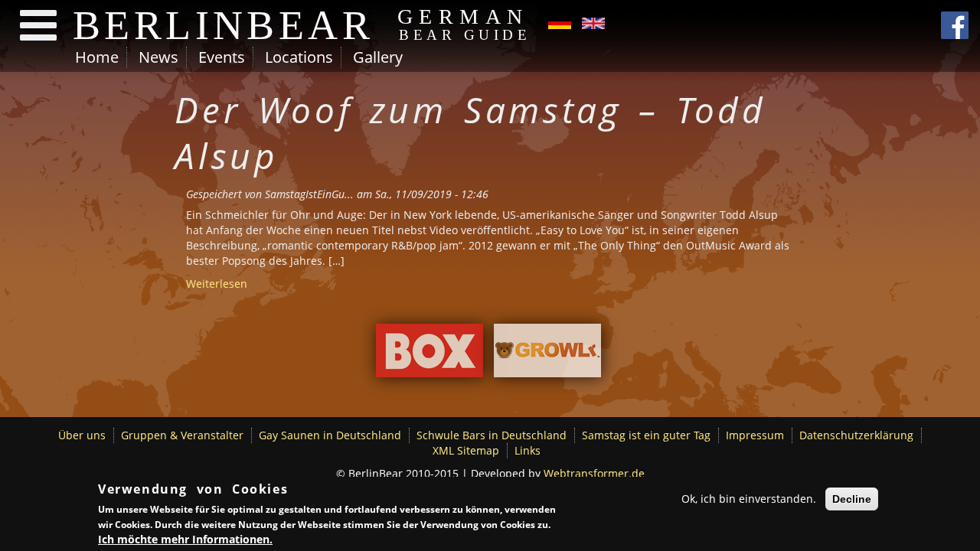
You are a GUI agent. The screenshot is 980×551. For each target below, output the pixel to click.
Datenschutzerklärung (856, 435)
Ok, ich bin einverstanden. (748, 498)
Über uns (82, 435)
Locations (299, 57)
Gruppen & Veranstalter (182, 435)
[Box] (429, 354)
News (158, 57)
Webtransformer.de (594, 473)
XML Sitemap (466, 450)
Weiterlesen (216, 283)
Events (221, 57)
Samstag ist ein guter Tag (646, 435)
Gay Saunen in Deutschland (330, 435)
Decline (851, 499)
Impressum (755, 435)
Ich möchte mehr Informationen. (185, 539)
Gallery (378, 57)
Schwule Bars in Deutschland (491, 435)
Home (97, 57)
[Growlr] (547, 354)
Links (527, 450)
